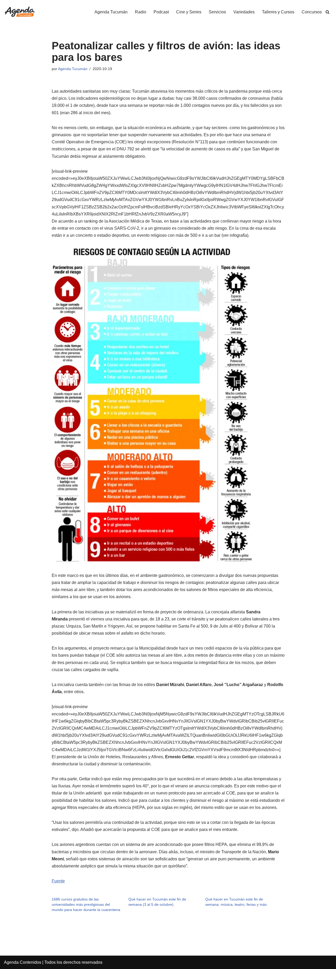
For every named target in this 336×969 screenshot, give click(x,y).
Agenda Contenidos (22, 962)
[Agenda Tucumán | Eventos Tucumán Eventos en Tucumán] (19, 12)
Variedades (244, 12)
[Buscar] (327, 12)
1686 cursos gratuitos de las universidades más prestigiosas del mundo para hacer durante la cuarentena (86, 904)
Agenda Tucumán (111, 12)
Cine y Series (188, 12)
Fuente (58, 881)
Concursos (312, 12)
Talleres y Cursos (278, 12)
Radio (140, 12)
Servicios (217, 12)
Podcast (161, 12)
